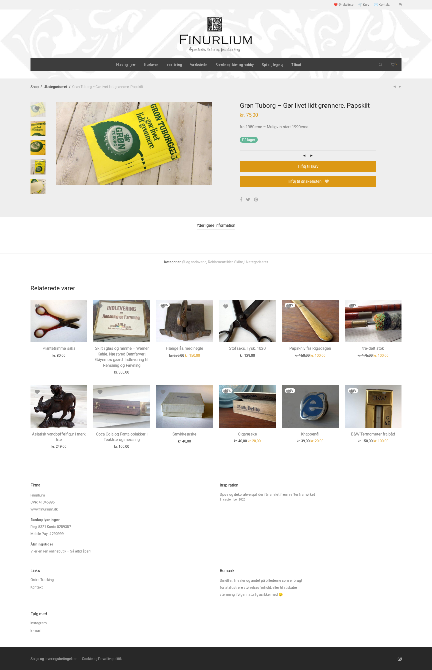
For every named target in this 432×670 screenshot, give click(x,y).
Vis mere (70, 355)
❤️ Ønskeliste (344, 4)
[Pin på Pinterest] (256, 199)
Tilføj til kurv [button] (49, 355)
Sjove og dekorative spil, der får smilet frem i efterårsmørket (267, 494)
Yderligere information (216, 225)
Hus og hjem (126, 65)
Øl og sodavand (194, 262)
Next (209, 143)
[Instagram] (400, 4)
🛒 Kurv (363, 4)
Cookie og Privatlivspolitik (102, 659)
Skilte (238, 262)
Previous (59, 143)
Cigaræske (247, 434)
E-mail (35, 630)
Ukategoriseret (55, 87)
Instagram (38, 623)
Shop (34, 87)
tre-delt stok (373, 348)
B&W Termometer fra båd (373, 434)
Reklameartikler (220, 262)
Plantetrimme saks (59, 348)
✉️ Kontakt (382, 4)
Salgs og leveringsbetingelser (53, 659)
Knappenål (310, 434)
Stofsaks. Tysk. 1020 (247, 348)
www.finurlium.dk (44, 509)
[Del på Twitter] (248, 199)
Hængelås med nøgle (184, 348)
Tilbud (296, 65)
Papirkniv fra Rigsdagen (310, 348)
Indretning (174, 65)
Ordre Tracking (42, 580)
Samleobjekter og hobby (235, 65)
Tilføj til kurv (307, 166)
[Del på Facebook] (241, 199)
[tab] (216, 226)
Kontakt (36, 587)
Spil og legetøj (272, 65)
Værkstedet (199, 65)
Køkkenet (151, 65)
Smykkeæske (184, 434)
